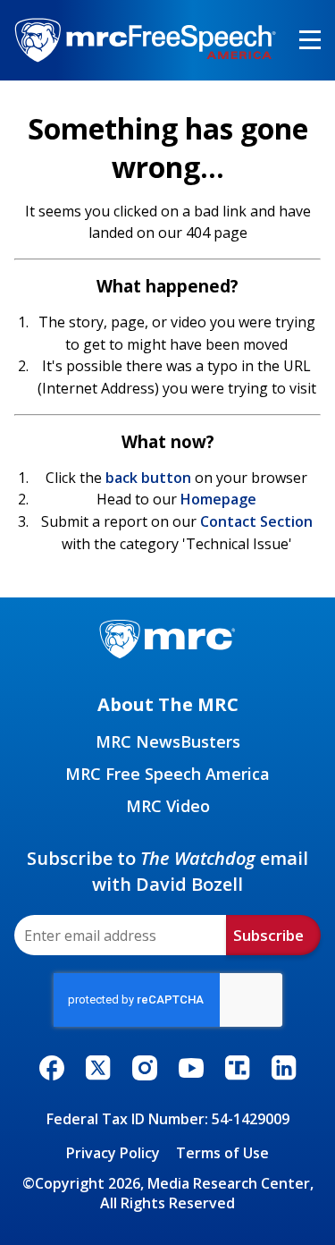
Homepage (218, 499)
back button (148, 477)
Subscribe (268, 935)
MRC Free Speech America (167, 773)
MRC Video (168, 806)
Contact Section (256, 521)
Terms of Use (222, 1153)
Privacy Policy (113, 1153)
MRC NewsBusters (168, 741)
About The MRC (168, 704)
